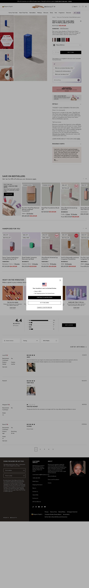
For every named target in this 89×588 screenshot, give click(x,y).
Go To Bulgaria (44, 302)
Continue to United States (44, 297)
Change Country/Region (44, 307)
